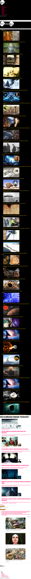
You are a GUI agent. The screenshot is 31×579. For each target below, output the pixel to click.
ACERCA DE (3, 13)
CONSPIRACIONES (4, 10)
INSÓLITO (3, 9)
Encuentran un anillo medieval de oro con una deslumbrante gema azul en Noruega (12, 513)
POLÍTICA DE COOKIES (4, 575)
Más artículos (1, 504)
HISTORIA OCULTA (4, 7)
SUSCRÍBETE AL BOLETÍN (5, 14)
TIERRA (3, 12)
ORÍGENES (3, 254)
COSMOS (3, 11)
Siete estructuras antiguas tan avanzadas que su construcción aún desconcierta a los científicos (14, 512)
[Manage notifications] (1, 572)
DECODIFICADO (4, 6)
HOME (2, 29)
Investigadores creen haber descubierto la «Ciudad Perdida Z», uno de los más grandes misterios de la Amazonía (16, 511)
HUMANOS (3, 8)
